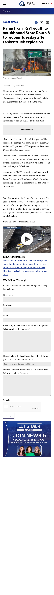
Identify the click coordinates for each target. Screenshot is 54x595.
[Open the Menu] (4, 4)
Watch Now (46, 4)
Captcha (6, 400)
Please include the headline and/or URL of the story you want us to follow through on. (26, 357)
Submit (9, 416)
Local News (10, 22)
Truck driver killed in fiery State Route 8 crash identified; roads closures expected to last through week (25, 271)
